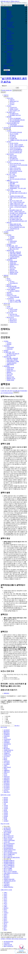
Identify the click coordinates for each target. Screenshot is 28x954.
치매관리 (12, 177)
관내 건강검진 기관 (15, 110)
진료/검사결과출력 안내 (13, 123)
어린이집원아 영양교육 (16, 132)
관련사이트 (10, 294)
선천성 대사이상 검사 (15, 148)
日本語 (8, 74)
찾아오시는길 (10, 317)
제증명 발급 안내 (14, 101)
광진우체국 (7, 882)
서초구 (5, 914)
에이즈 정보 (13, 267)
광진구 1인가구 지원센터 (10, 871)
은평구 (5, 925)
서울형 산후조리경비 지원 (16, 203)
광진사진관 (10, 47)
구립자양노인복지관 (9, 866)
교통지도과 (7, 772)
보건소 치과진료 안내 (15, 163)
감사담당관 (7, 730)
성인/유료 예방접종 (15, 121)
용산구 (5, 923)
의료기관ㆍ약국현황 (15, 300)
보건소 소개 (10, 308)
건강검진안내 (13, 107)
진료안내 (9, 31)
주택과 (5, 768)
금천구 (5, 903)
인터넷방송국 (10, 45)
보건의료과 (7, 787)
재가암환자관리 (14, 158)
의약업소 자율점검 (14, 291)
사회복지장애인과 (8, 750)
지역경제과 (7, 742)
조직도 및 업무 (13, 309)
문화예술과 (7, 779)
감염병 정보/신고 (14, 264)
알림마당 (9, 37)
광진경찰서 (7, 874)
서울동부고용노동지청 (10, 880)
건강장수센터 (10, 230)
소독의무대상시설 (14, 228)
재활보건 (9, 180)
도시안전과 (7, 756)
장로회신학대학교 (8, 887)
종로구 (5, 926)
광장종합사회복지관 (9, 862)
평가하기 (17, 725)
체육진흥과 (7, 781)
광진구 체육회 (7, 832)
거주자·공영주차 (8, 851)
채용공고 (9, 284)
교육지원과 (7, 778)
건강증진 (9, 130)
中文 (8, 73)
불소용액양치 (13, 172)
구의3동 (6, 808)
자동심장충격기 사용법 (16, 255)
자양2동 (6, 813)
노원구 (5, 905)
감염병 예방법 (13, 261)
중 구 (5, 928)
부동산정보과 (7, 767)
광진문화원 (7, 834)
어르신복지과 (7, 751)
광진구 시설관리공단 (9, 843)
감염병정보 (10, 259)
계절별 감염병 (13, 273)
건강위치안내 (10, 298)
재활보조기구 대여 (14, 185)
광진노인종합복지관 (9, 865)
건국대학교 (7, 884)
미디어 (5, 44)
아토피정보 (10, 239)
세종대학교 (7, 885)
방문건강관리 (10, 154)
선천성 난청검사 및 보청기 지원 (18, 205)
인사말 (8, 306)
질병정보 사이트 (14, 272)
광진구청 (6, 8)
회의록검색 (10, 59)
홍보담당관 (7, 731)
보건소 (5, 28)
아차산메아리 (10, 48)
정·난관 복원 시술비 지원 (16, 214)
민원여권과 (7, 736)
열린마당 (9, 62)
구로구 (5, 901)
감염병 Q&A (13, 263)
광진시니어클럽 (8, 868)
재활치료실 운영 (14, 182)
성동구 (5, 915)
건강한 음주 (13, 137)
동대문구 (6, 908)
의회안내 (9, 53)
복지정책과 (7, 748)
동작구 (5, 909)
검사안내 (12, 102)
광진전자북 (10, 50)
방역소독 (9, 222)
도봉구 (5, 906)
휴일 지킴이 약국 (14, 249)
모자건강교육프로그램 (16, 152)
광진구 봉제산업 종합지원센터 (12, 857)
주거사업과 (7, 762)
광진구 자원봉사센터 (9, 854)
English (8, 71)
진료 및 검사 (10, 98)
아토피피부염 (13, 241)
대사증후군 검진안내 (15, 115)
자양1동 (6, 811)
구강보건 (9, 162)
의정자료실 (10, 61)
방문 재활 (12, 183)
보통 (6, 719)
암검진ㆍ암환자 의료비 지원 (17, 211)
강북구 (5, 897)
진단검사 (12, 104)
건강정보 (9, 34)
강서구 (5, 898)
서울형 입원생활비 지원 (16, 216)
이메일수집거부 (8, 944)
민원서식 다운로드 (14, 315)
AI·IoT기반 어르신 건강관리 (17, 160)
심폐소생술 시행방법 (15, 253)
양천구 (5, 920)
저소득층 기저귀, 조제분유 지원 (18, 213)
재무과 (5, 737)
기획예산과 (7, 740)
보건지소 (6, 790)
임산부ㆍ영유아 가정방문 (16, 144)
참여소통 (9, 12)
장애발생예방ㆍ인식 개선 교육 (18, 188)
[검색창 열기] (6, 90)
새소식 (8, 278)
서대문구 (6, 912)
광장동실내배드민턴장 (10, 849)
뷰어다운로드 (15, 938)
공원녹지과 (7, 776)
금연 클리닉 (13, 135)
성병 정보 (12, 269)
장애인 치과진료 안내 (15, 169)
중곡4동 (6, 802)
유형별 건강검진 (14, 109)
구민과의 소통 (10, 26)
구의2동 (6, 807)
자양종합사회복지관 (9, 863)
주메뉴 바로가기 (15, 1)
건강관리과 (7, 789)
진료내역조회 (13, 124)
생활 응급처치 (13, 258)
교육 (5, 40)
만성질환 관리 (13, 138)
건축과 (5, 765)
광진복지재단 (7, 828)
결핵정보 (12, 266)
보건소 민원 (10, 312)
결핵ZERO (6, 693)
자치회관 (6, 821)
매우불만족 (8, 723)
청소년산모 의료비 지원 (16, 200)
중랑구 (5, 929)
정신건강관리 (13, 175)
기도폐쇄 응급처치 (14, 256)
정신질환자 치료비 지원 (16, 219)
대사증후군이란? (14, 113)
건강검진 (9, 106)
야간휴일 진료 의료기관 (16, 247)
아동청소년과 (7, 754)
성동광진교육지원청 (9, 879)
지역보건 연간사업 (11, 295)
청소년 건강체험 (14, 134)
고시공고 (9, 280)
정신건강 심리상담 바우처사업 (18, 179)
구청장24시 (10, 25)
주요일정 (9, 292)
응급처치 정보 (10, 250)
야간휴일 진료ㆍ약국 (12, 245)
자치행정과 (7, 734)
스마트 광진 (7, 842)
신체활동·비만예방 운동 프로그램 (18, 140)
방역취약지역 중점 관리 (16, 225)
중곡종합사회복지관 (9, 860)
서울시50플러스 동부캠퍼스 (11, 873)
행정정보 (9, 14)
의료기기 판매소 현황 (15, 301)
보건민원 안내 (13, 314)
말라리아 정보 (13, 270)
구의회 (5, 51)
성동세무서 (7, 877)
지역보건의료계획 (14, 297)
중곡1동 (6, 797)
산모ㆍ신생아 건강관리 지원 (17, 202)
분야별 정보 (10, 16)
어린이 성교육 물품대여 (16, 149)
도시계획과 (7, 764)
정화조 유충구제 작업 (15, 224)
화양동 (5, 817)
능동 (5, 803)
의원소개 (9, 54)
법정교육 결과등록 (11, 286)
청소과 (5, 758)
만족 (6, 718)
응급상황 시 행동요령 (15, 252)
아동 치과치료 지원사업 (16, 171)
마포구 (5, 911)
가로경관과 (7, 761)
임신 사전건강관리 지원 (16, 151)
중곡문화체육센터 (8, 848)
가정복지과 (7, 753)
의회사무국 (7, 792)
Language (6, 70)
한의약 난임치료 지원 (15, 217)
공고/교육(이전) (14, 283)
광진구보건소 (13, 319)
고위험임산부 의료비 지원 (16, 196)
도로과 (5, 773)
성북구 (5, 917)
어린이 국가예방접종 (15, 118)
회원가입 (6, 68)
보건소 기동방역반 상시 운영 (17, 227)
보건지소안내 (13, 311)
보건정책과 (7, 784)
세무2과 (6, 747)
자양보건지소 (13, 322)
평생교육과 (7, 782)
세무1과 (6, 745)
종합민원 (9, 11)
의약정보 (9, 244)
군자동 (5, 819)
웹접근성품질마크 (8, 946)
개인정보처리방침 (8, 941)
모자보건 (9, 141)
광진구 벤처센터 (8, 856)
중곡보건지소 (13, 320)
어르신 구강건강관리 (15, 168)
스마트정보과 (7, 739)
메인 (8, 9)
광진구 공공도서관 (8, 835)
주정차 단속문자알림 (9, 840)
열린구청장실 (7, 19)
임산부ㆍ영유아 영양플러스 (17, 146)
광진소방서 (7, 876)
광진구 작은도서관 (8, 837)
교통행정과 (7, 770)
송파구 (5, 919)
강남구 (5, 894)
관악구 (5, 900)
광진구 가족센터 (8, 870)
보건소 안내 (10, 39)
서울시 (5, 892)
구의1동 (6, 805)
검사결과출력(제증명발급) (16, 126)
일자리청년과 (7, 744)
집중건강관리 (13, 157)
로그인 (5, 67)
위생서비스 (10, 36)
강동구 (5, 895)
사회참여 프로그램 (14, 186)
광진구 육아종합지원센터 (10, 852)
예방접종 (9, 116)
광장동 (5, 810)
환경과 (5, 759)
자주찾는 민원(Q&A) (6, 938)
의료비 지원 (10, 189)
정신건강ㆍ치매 (11, 174)
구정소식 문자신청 (8, 65)
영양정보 (12, 238)
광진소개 (9, 17)
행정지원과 (7, 733)
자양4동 (6, 816)
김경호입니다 (10, 22)
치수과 (5, 775)
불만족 (7, 721)
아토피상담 (13, 242)
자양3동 (6, 814)
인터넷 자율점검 (11, 289)
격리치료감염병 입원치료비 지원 (18, 221)
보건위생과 (7, 786)
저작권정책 (7, 943)
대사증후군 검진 (11, 112)
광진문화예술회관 (8, 845)
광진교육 (9, 42)
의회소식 (9, 56)
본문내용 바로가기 (5, 1)
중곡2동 (6, 799)
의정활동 (9, 58)
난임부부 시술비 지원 (15, 191)
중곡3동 (6, 800)
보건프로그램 (10, 33)
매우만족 (7, 716)
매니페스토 (10, 23)
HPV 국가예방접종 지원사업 (17, 120)
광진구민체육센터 (8, 846)
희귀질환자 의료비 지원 (16, 210)
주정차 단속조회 (8, 838)
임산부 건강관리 (14, 143)
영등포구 (6, 922)
